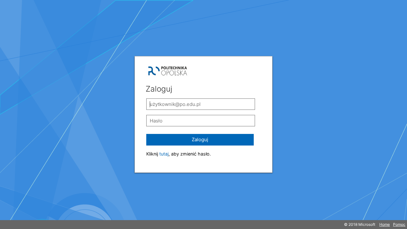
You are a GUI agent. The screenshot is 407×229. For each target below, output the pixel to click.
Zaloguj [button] (200, 139)
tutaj (164, 153)
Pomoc (399, 224)
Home (384, 224)
